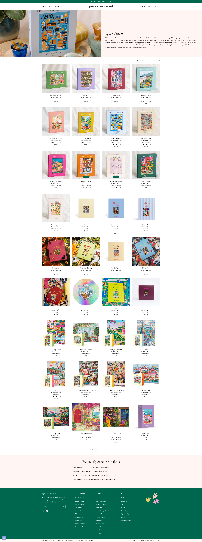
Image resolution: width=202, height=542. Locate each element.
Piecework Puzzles (113, 40)
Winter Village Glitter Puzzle (86, 390)
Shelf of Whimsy (86, 95)
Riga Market (146, 434)
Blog (148, 6)
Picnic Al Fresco (79, 511)
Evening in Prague (56, 181)
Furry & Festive (146, 181)
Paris (146, 349)
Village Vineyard (116, 349)
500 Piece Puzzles (100, 504)
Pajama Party (146, 225)
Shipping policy (89, 540)
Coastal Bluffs (146, 95)
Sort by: (137, 61)
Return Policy (124, 511)
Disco (86, 309)
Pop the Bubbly (116, 268)
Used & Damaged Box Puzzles (103, 511)
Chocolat (146, 309)
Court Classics (116, 309)
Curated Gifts (99, 527)
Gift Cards (98, 533)
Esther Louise (156, 540)
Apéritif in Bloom (56, 138)
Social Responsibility (126, 520)
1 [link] (92, 450)
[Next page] (109, 450)
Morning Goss (56, 225)
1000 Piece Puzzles (100, 501)
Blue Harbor (146, 390)
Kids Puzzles (98, 520)
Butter (86, 225)
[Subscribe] (63, 506)
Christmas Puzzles (100, 514)
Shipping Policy (125, 514)
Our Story (123, 498)
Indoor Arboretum (86, 138)
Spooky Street (86, 181)
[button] (47, 6)
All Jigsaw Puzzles (100, 524)
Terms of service (78, 540)
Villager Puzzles (174, 40)
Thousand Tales (116, 434)
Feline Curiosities (116, 138)
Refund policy (60, 540)
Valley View (56, 434)
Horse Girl (146, 268)
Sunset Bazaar (116, 95)
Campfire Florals (56, 95)
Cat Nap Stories (56, 349)
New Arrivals (98, 498)
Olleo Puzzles (153, 40)
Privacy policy (69, 540)
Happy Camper (116, 225)
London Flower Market (116, 390)
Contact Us (124, 501)
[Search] (152, 6)
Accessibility (124, 517)
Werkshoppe (129, 40)
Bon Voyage (56, 309)
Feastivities (56, 268)
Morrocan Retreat (86, 434)
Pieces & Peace (162, 40)
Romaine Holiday (86, 268)
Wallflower (140, 540)
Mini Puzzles (98, 507)
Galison (121, 40)
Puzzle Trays (98, 530)
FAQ (122, 504)
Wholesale (123, 507)
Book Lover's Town (146, 138)
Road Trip (56, 390)
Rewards (142, 6)
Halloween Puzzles (100, 517)
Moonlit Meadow (116, 181)
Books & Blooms (86, 349)
